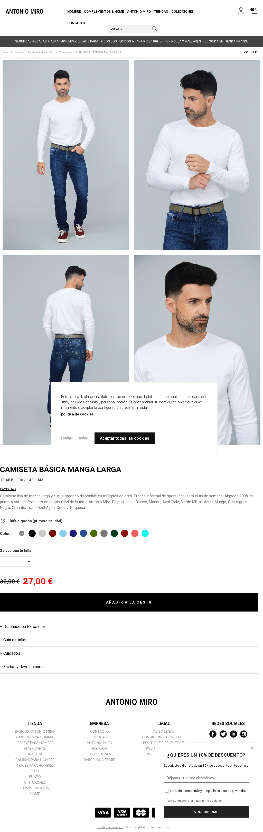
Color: (5, 534)
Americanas (35, 748)
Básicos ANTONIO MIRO (35, 731)
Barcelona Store (99, 760)
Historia (99, 748)
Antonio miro (99, 743)
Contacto (99, 731)
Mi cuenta (241, 9)
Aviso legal (163, 731)
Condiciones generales (163, 737)
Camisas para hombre (34, 760)
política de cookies (77, 414)
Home (35, 794)
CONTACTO (76, 23)
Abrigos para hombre (34, 737)
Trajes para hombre (35, 765)
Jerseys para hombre (35, 743)
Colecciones (99, 754)
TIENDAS (161, 11)
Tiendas (99, 737)
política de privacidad (232, 791)
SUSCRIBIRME (206, 812)
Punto (35, 777)
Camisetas (8, 489)
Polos (35, 771)
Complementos (35, 788)
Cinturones (35, 782)
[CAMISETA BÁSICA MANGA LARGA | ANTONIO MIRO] (66, 155)
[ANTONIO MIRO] (24, 11)
